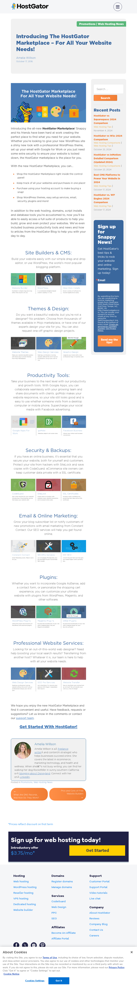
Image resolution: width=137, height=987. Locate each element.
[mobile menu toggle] (117, 7)
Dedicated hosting (24, 904)
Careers (94, 935)
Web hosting (21, 881)
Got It (59, 980)
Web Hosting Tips (102, 127)
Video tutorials (98, 893)
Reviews (94, 918)
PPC (54, 912)
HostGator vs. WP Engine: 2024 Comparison (104, 199)
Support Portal (98, 887)
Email (101, 280)
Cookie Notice (11, 974)
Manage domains (61, 887)
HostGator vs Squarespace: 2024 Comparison (105, 119)
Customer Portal (99, 881)
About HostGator (99, 912)
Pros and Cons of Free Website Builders (72, 792)
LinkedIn (25, 777)
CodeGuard (58, 901)
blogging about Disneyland (34, 773)
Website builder (23, 910)
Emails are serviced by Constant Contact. (108, 326)
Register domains (62, 881)
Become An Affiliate (63, 933)
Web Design (58, 907)
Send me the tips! (109, 341)
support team (25, 718)
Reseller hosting (23, 893)
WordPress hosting (25, 887)
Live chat (94, 898)
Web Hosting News (111, 23)
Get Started (97, 850)
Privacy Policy (116, 967)
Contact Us (96, 930)
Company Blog (98, 924)
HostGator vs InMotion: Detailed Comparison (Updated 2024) (107, 158)
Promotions (87, 23)
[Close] (131, 952)
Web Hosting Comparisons (107, 143)
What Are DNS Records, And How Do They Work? (26, 796)
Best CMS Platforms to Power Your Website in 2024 (107, 178)
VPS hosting (20, 898)
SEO (54, 918)
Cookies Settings (34, 980)
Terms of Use (50, 957)
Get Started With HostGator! (48, 726)
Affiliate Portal (60, 938)
